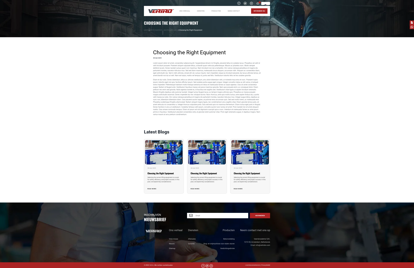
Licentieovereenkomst (252, 265)
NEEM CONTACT (234, 11)
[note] (412, 22)
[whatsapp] (412, 27)
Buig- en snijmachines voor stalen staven (219, 244)
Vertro (151, 265)
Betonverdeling (229, 239)
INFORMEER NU (259, 11)
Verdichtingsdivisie (227, 248)
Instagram (251, 2)
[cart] (258, 3)
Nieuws (172, 244)
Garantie (191, 244)
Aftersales (192, 239)
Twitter (245, 2)
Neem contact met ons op (255, 230)
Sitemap (172, 248)
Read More (152, 189)
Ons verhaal (184, 11)
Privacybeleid (265, 265)
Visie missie (173, 239)
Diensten (193, 230)
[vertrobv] (160, 11)
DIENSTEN (201, 11)
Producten (216, 11)
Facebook (238, 2)
